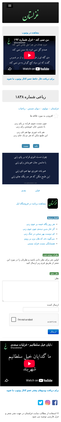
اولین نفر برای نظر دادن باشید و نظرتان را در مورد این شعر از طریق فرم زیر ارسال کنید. (33, 261)
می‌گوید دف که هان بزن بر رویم (39, 238)
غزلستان (55, 108)
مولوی (45, 108)
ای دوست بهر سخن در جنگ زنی (39, 234)
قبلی (37, 190)
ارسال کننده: (53, 304)
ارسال (53, 331)
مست (25, 146)
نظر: (56, 278)
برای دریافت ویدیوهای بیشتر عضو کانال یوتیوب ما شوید (33, 390)
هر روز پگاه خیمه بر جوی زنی (40, 224)
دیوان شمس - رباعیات (29, 108)
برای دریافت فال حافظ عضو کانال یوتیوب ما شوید (30, 78)
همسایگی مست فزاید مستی (41, 243)
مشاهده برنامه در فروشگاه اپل (31, 203)
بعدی (23, 190)
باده (36, 146)
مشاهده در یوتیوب (30, 32)
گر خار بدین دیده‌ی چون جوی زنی (39, 229)
